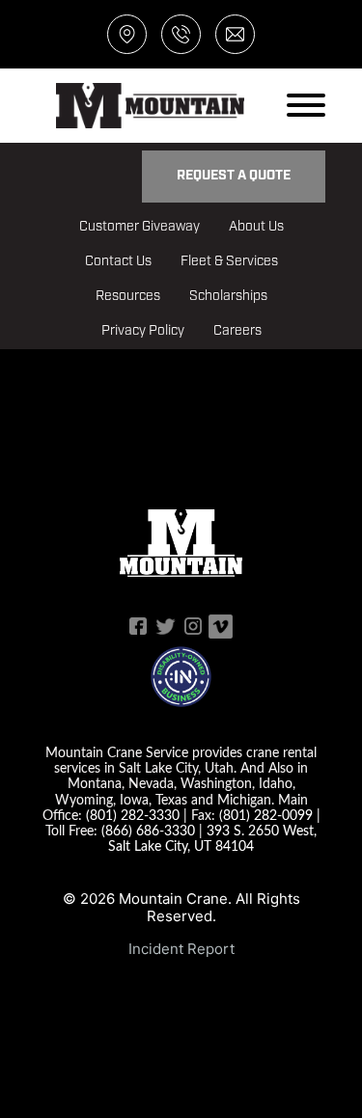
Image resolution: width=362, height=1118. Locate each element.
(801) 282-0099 (266, 814)
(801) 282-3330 (133, 814)
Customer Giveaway (139, 227)
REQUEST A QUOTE (234, 176)
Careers (237, 331)
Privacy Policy (142, 331)
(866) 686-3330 (148, 830)
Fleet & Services (229, 262)
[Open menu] (306, 105)
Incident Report (181, 949)
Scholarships (228, 296)
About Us (256, 227)
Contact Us (118, 262)
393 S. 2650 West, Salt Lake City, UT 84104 (212, 838)
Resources (128, 296)
